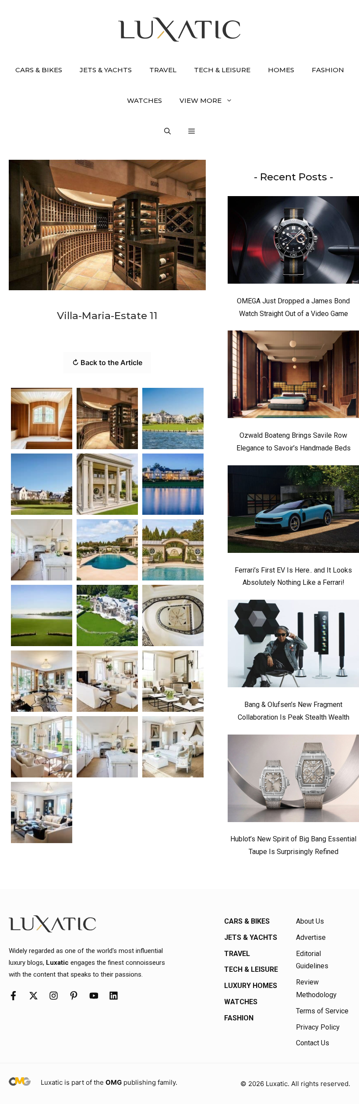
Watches (144, 100)
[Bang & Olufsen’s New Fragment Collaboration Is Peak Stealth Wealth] (293, 646)
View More (201, 100)
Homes (281, 70)
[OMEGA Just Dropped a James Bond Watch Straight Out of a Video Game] (293, 242)
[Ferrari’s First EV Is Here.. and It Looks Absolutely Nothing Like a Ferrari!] (293, 511)
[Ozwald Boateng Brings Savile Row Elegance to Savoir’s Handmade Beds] (293, 376)
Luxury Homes (250, 985)
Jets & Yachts (106, 70)
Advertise (311, 937)
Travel (162, 70)
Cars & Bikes (38, 70)
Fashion (328, 70)
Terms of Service (322, 1011)
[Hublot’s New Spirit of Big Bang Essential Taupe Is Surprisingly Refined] (293, 780)
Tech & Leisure (222, 70)
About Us (310, 921)
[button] (167, 131)
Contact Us (312, 1043)
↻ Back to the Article (107, 362)
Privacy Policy (318, 1027)
